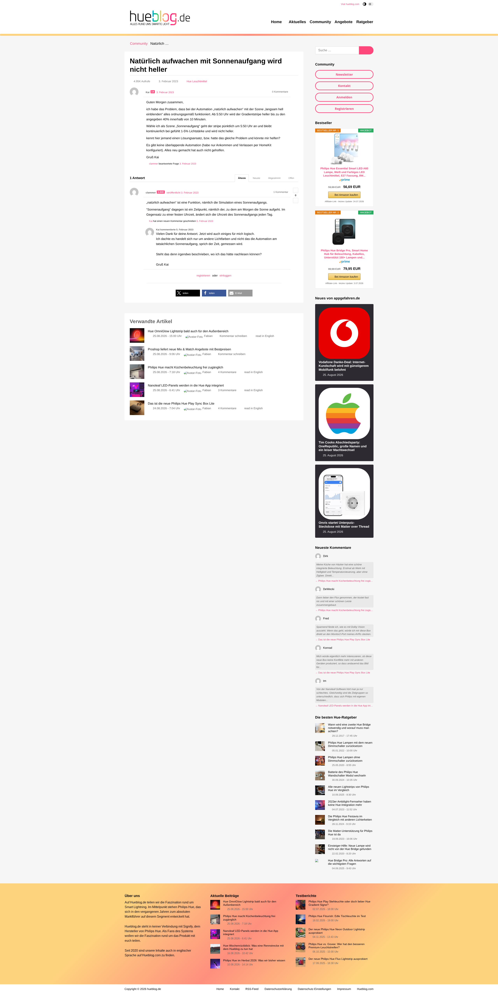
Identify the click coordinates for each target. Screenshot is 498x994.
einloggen (225, 275)
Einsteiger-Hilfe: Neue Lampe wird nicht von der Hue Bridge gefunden (349, 847)
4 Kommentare (227, 372)
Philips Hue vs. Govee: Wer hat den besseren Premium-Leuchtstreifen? (337, 945)
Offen (291, 178)
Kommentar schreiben (234, 336)
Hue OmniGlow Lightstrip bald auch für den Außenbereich (249, 903)
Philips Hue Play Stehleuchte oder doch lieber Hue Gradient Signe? (339, 903)
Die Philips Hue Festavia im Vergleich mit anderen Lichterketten (350, 818)
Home (220, 989)
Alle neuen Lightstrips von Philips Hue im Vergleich (348, 788)
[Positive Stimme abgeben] (295, 190)
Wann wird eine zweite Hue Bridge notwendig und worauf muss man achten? (349, 728)
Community (139, 43)
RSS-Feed (252, 989)
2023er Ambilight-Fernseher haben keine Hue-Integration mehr (349, 803)
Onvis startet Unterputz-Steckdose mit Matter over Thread (344, 524)
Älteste (242, 178)
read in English (265, 336)
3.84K (161, 192)
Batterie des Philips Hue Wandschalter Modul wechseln (347, 774)
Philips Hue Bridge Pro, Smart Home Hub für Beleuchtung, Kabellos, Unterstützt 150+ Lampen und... (344, 254)
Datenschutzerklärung (278, 989)
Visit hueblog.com (350, 4)
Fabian (208, 336)
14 (152, 91)
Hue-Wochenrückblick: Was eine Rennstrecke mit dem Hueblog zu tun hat (253, 947)
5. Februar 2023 (205, 221)
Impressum (344, 989)
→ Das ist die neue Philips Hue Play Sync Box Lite (342, 639)
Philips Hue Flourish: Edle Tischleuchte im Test (337, 916)
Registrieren (344, 109)
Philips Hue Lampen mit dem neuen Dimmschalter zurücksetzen (350, 744)
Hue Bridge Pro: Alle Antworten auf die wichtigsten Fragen (349, 862)
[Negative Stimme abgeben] (295, 200)
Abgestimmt (274, 178)
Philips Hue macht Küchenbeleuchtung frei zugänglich (249, 917)
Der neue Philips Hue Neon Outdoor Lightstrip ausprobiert (337, 931)
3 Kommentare (227, 390)
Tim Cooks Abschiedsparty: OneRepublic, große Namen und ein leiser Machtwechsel (342, 446)
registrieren (203, 275)
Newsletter (344, 74)
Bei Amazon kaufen (346, 194)
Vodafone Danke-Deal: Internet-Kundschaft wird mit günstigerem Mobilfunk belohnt (344, 366)
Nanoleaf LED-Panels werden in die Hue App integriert (250, 932)
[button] (188, 293)
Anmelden (344, 97)
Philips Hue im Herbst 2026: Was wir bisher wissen (254, 960)
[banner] (158, 17)
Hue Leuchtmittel (197, 81)
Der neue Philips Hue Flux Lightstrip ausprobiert (338, 958)
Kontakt (344, 86)
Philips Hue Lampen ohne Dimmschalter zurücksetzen (345, 759)
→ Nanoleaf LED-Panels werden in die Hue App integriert (344, 705)
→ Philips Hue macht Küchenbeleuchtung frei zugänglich (344, 581)
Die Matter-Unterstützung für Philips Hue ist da (350, 833)
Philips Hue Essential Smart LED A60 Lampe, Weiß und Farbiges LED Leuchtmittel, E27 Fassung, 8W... (344, 172)
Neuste (256, 178)
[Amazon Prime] (344, 180)
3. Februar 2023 (188, 163)
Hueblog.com (151, 955)
